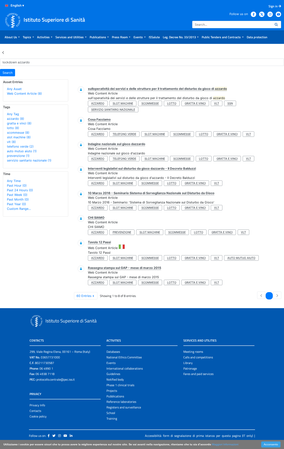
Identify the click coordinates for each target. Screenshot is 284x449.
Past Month (18, 199)
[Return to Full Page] (3, 52)
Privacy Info (37, 405)
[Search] (276, 24)
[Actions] (6, 5)
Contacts (35, 410)
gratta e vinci (19, 123)
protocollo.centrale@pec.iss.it (55, 379)
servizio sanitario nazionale (29, 160)
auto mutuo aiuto (22, 151)
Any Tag (13, 114)
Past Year (16, 204)
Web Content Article (24, 93)
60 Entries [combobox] (84, 296)
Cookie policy (38, 416)
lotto (13, 128)
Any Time (14, 181)
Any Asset (14, 89)
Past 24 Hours (20, 190)
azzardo (15, 119)
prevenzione (18, 156)
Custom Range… (19, 209)
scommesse (18, 132)
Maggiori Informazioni (225, 444)
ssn (230, 103)
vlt (11, 142)
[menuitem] (12, 37)
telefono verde (20, 146)
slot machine (19, 137)
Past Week (17, 195)
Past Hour (17, 185)
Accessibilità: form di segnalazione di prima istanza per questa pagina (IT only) (199, 435)
